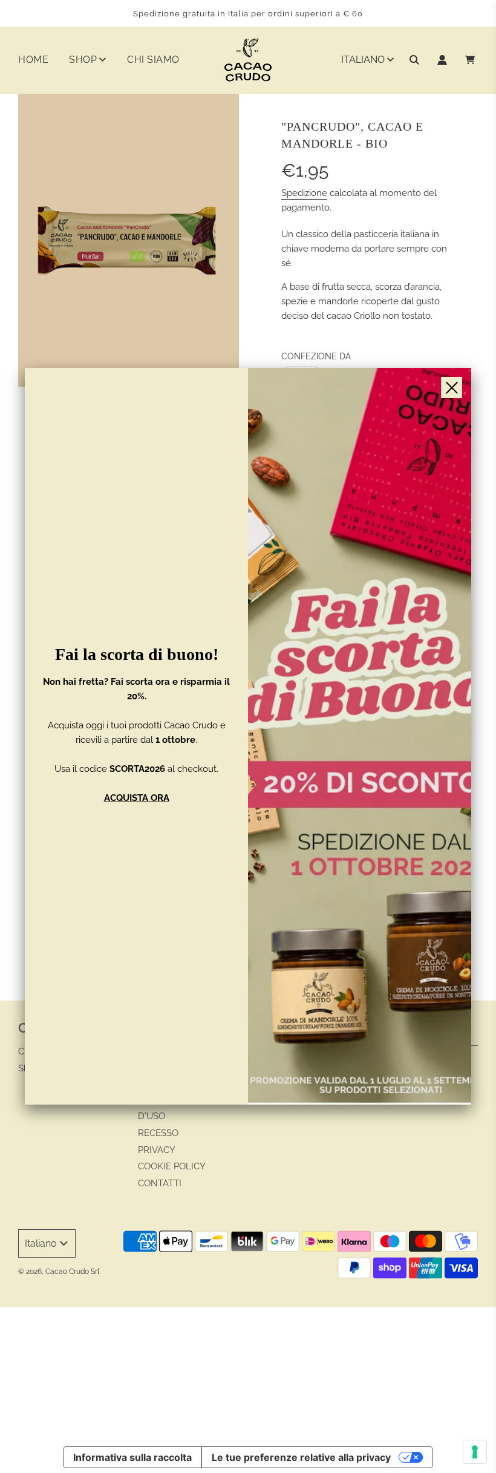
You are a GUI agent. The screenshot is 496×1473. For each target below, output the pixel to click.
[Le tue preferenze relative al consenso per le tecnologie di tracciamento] (474, 1451)
